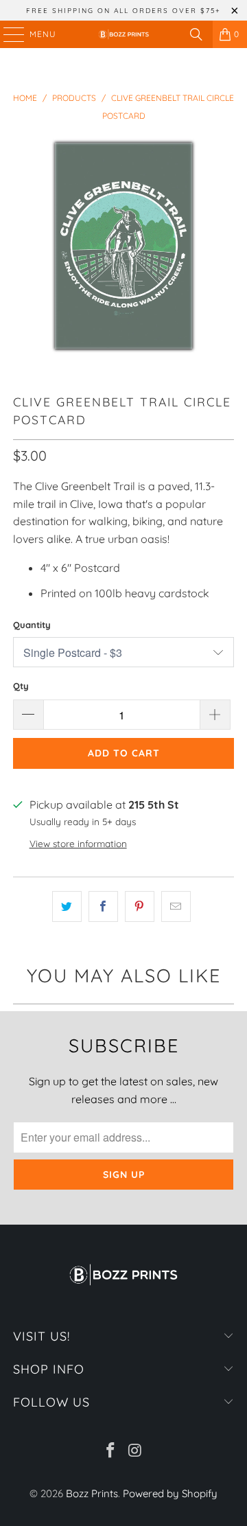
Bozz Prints (92, 1493)
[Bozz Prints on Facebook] (110, 1451)
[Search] (196, 34)
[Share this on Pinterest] (139, 907)
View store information (78, 843)
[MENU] (7, 34)
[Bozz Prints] (123, 34)
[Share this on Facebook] (103, 907)
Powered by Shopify (170, 1493)
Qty (21, 685)
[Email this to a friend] (176, 907)
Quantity (32, 624)
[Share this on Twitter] (67, 907)
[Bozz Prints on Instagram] (135, 1451)
